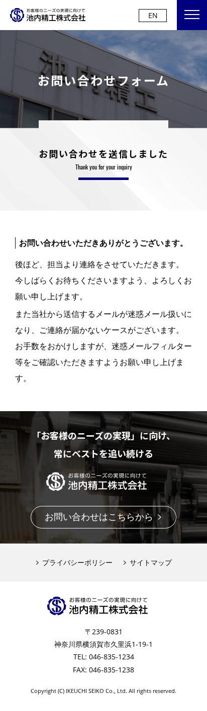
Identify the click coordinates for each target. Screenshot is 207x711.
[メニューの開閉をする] (192, 15)
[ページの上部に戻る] (194, 698)
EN (153, 15)
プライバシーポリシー (77, 562)
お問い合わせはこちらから (99, 516)
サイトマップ (151, 562)
